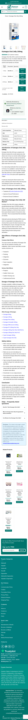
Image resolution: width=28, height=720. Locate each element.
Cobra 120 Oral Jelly (6, 682)
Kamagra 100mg (7, 317)
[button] (2, 7)
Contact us (4, 611)
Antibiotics (3, 675)
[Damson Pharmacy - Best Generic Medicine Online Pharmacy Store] (12, 7)
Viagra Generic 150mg (18, 680)
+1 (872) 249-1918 (10, 657)
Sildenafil (3, 563)
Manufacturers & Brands (7, 624)
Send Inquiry (22, 89)
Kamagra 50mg (7, 314)
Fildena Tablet (4, 679)
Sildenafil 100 (15, 682)
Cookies (3, 589)
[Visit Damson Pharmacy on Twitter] (12, 646)
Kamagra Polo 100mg (8, 319)
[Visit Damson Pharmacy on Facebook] (2, 646)
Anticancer (4, 673)
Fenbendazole (14, 671)
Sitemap (3, 632)
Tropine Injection (13, 679)
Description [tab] (4, 120)
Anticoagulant (18, 673)
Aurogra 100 (21, 677)
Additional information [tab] (7, 123)
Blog (2, 635)
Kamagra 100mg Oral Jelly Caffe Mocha (13, 330)
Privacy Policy (4, 595)
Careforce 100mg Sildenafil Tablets (8, 521)
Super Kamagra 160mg (9, 335)
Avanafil (3, 570)
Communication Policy (7, 587)
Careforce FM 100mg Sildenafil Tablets (19, 493)
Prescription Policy (6, 592)
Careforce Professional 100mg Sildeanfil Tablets (8, 494)
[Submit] (25, 11)
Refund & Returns (5, 597)
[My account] (23, 7)
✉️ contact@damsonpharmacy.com (13, 3)
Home (6, 16)
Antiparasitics (10, 673)
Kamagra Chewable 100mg (10, 322)
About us (3, 608)
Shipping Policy (5, 600)
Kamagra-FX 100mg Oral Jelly (11, 327)
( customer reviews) (13, 54)
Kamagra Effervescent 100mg (10, 324)
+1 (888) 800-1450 (13, 655)
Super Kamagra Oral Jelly (9, 337)
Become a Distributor (6, 627)
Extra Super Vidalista (11, 677)
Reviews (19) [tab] (5, 126)
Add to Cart (8, 475)
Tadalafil (3, 565)
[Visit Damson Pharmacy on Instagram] (9, 646)
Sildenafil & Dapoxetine (7, 576)
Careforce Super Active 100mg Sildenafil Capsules (8, 465)
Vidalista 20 (9, 680)
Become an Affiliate (6, 629)
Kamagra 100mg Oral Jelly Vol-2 (11, 332)
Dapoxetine (4, 573)
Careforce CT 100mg (19, 463)
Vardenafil (3, 568)
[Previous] (4, 31)
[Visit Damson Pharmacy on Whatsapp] (6, 646)
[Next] (24, 31)
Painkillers (16, 675)
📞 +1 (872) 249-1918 (13, 1)
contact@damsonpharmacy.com (12, 654)
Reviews (3, 613)
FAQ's (2, 616)
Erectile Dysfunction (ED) (16, 191)
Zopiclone (9, 675)
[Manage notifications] (3, 716)
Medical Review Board (7, 637)
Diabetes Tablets (5, 671)
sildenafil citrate (6, 174)
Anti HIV (21, 671)
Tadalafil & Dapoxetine (7, 578)
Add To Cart (22, 70)
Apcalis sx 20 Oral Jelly (12, 684)
